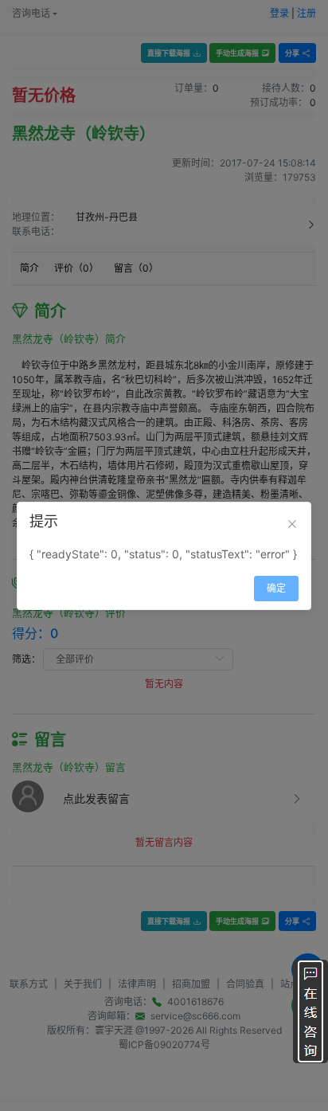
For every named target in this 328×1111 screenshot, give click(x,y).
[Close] (292, 524)
